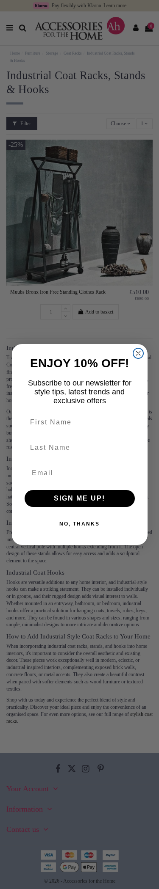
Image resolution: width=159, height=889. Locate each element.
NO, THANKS (79, 524)
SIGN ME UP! (79, 498)
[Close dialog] (138, 353)
